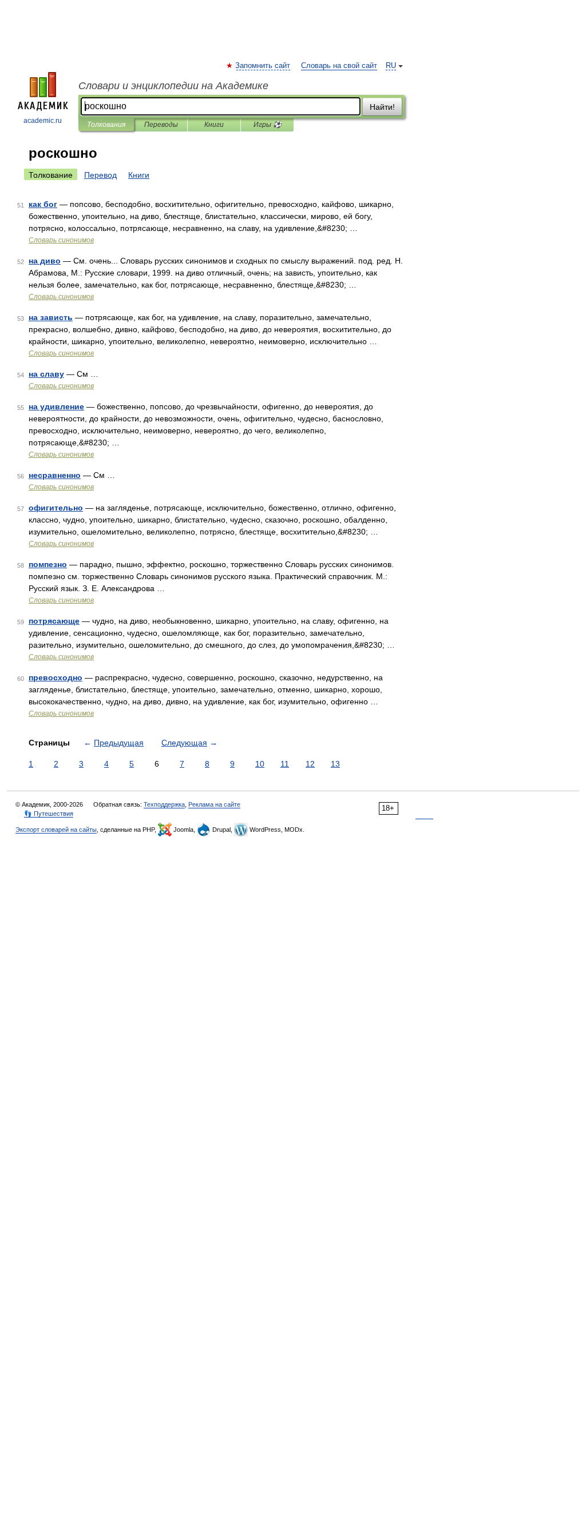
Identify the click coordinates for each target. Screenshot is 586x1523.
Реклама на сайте (214, 804)
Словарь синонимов (61, 240)
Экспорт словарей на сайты (56, 829)
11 (284, 763)
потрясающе (54, 620)
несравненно (55, 475)
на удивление (56, 406)
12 (310, 763)
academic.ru (42, 121)
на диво (45, 260)
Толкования (106, 125)
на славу (46, 373)
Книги (214, 125)
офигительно (56, 507)
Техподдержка (164, 804)
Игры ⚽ (268, 125)
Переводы (161, 125)
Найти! (382, 106)
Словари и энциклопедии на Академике (173, 85)
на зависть (51, 317)
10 (259, 763)
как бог (43, 204)
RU (391, 66)
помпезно (48, 564)
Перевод (100, 175)
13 (335, 763)
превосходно (55, 677)
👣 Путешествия (48, 813)
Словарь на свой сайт (339, 66)
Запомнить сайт (263, 66)
